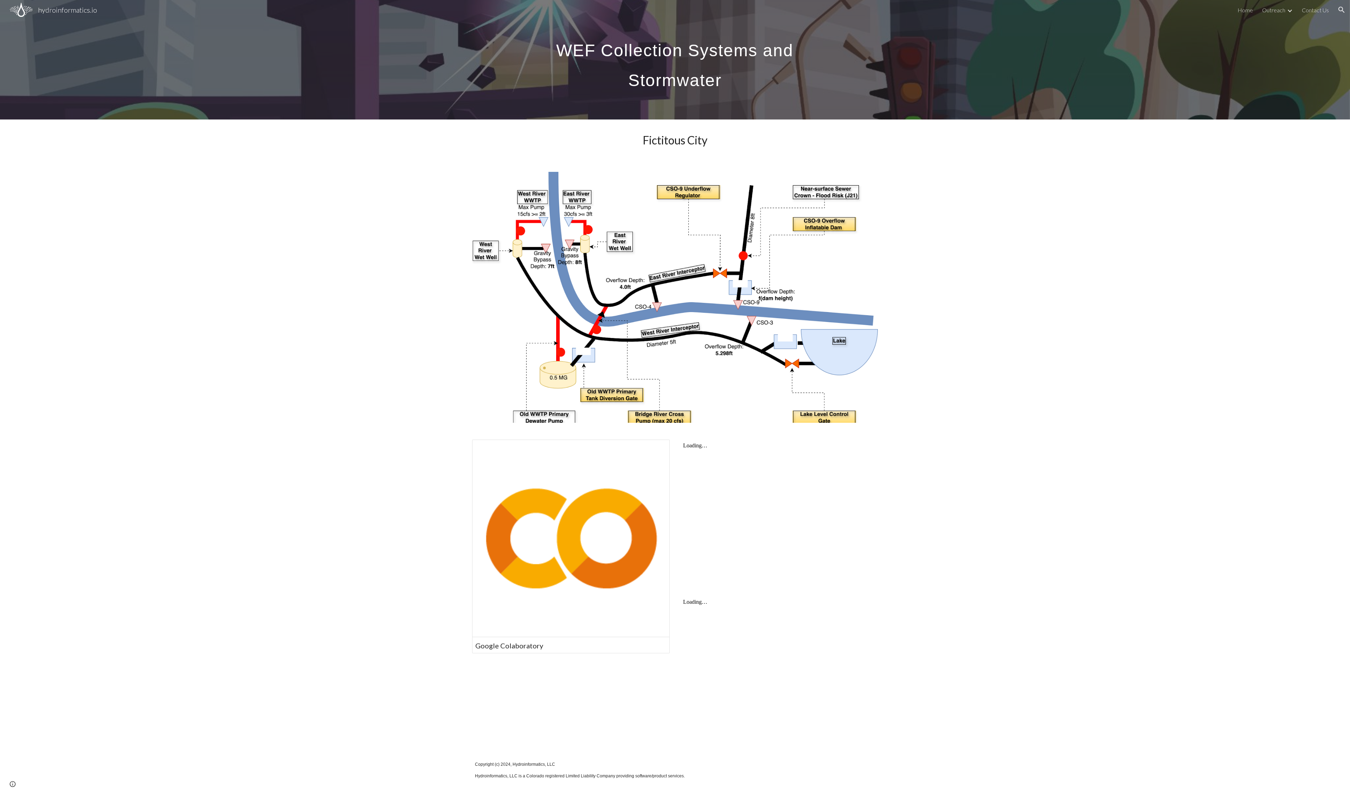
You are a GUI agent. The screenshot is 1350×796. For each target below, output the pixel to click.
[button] (1341, 9)
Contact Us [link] (1315, 10)
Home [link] (1245, 10)
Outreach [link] (1273, 10)
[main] (675, 60)
